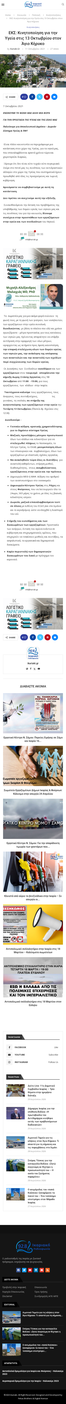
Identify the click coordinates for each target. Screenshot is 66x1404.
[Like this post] (25, 97)
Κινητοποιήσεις (53, 15)
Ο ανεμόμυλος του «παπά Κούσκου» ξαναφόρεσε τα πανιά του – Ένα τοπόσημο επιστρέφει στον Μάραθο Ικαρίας (42, 1196)
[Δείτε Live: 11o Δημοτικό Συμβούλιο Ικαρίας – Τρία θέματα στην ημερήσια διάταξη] (15, 1090)
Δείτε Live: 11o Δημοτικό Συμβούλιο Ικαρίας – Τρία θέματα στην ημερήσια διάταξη (41, 1090)
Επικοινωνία (41, 1287)
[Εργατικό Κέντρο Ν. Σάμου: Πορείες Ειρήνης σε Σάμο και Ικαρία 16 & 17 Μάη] (33, 713)
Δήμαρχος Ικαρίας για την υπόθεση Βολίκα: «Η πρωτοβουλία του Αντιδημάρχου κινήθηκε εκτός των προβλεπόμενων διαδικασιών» (42, 1116)
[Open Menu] (3, 4)
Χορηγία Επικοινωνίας (13, 1292)
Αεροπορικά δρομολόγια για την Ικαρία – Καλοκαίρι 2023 (30, 1381)
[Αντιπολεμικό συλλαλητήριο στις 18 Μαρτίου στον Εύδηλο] (33, 977)
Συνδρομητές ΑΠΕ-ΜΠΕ (46, 1296)
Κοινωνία (21, 15)
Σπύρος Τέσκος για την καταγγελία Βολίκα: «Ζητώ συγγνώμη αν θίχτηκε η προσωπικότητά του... (41, 1331)
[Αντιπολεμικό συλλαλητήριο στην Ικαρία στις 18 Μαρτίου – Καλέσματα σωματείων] (33, 924)
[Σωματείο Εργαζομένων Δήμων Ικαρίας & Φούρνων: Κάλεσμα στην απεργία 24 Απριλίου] (33, 766)
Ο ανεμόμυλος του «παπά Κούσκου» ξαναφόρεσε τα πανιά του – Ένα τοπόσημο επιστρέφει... (40, 1348)
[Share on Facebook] (32, 97)
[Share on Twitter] (40, 97)
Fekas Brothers (25, 1398)
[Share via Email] (54, 97)
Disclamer (7, 1296)
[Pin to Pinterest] (47, 97)
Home (8, 15)
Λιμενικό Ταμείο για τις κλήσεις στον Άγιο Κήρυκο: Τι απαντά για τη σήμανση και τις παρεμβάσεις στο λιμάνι (43, 1142)
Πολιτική (36, 15)
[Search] (62, 4)
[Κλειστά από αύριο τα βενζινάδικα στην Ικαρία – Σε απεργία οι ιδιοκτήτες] (33, 872)
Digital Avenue (41, 1398)
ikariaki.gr (15, 48)
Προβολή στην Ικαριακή (14, 1287)
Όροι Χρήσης (41, 1292)
